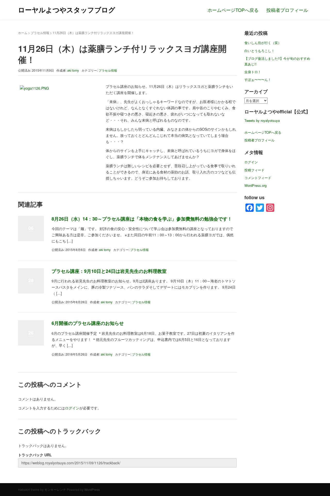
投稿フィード (254, 169)
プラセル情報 (40, 32)
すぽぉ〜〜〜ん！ (257, 79)
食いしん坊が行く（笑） (262, 42)
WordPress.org (255, 185)
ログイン (72, 407)
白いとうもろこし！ (259, 50)
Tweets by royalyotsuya (262, 120)
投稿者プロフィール (287, 9)
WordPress (92, 489)
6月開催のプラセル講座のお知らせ (88, 323)
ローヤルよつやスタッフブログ (66, 9)
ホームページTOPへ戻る (233, 9)
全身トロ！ (252, 71)
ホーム (22, 32)
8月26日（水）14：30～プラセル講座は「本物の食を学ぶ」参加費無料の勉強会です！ (142, 218)
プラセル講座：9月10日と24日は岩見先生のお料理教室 (109, 271)
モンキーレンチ (55, 489)
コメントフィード (257, 177)
